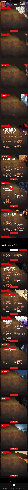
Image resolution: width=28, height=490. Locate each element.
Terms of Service (18, 488)
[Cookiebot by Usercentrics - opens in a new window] (24, 239)
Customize (13, 250)
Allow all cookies (23, 250)
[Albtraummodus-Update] (14, 45)
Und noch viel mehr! (14, 179)
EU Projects (13, 487)
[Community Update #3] (14, 137)
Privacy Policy (23, 488)
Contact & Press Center (20, 487)
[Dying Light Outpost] (2, 1)
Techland (6, 487)
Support (10, 487)
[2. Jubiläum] (14, 76)
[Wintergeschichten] (14, 106)
